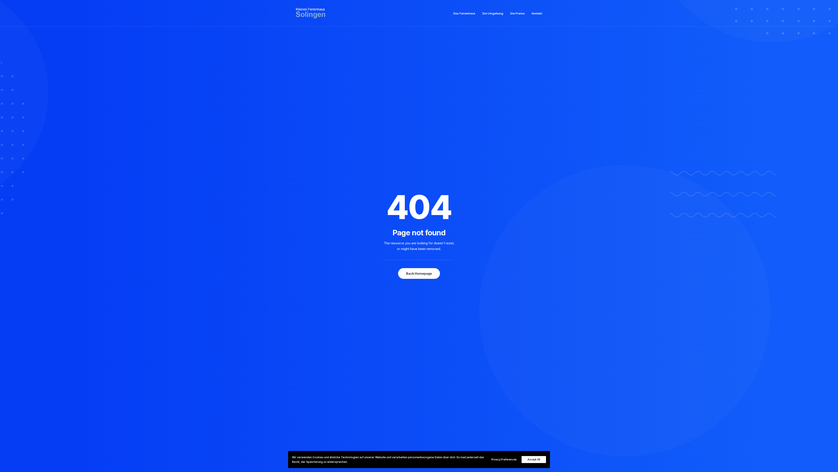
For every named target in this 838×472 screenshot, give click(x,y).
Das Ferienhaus (464, 13)
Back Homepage (419, 273)
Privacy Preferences (504, 459)
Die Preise (517, 13)
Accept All (533, 459)
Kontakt (537, 13)
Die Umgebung (492, 13)
